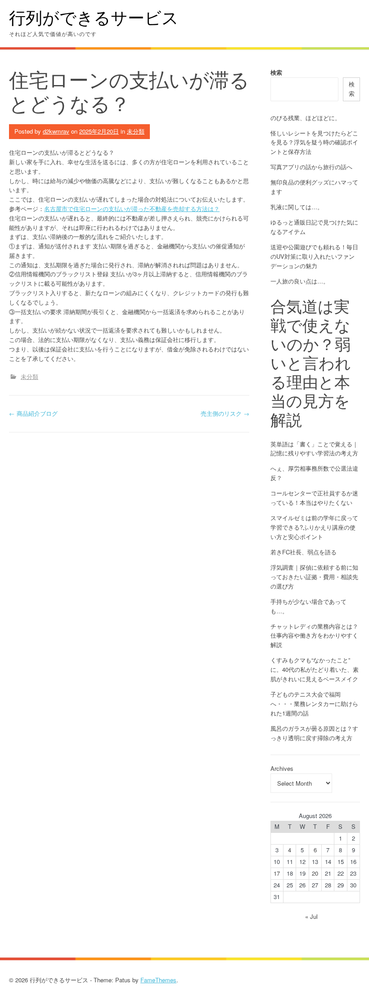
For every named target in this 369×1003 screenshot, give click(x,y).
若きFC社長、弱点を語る (303, 552)
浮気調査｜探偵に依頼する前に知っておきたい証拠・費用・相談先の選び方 (314, 576)
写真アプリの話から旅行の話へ (311, 166)
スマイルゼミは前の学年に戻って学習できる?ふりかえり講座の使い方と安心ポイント (314, 527)
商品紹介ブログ (33, 413)
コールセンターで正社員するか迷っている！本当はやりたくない (314, 498)
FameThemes (158, 980)
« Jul (311, 916)
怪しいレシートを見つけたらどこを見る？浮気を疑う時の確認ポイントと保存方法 (314, 142)
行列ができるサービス (94, 17)
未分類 (135, 131)
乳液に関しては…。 (296, 206)
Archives (281, 768)
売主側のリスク (225, 413)
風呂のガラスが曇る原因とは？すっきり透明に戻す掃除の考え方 (314, 733)
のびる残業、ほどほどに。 (305, 117)
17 (277, 873)
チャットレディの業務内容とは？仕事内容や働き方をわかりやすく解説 (314, 635)
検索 (276, 72)
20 (315, 873)
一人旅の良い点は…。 (299, 281)
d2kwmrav (56, 131)
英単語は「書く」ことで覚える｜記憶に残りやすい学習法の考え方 (314, 449)
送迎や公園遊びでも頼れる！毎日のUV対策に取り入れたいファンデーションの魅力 (314, 256)
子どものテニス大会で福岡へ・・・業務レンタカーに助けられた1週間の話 (314, 703)
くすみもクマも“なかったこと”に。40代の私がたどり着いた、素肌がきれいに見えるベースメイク (314, 669)
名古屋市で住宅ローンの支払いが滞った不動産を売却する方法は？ (132, 208)
